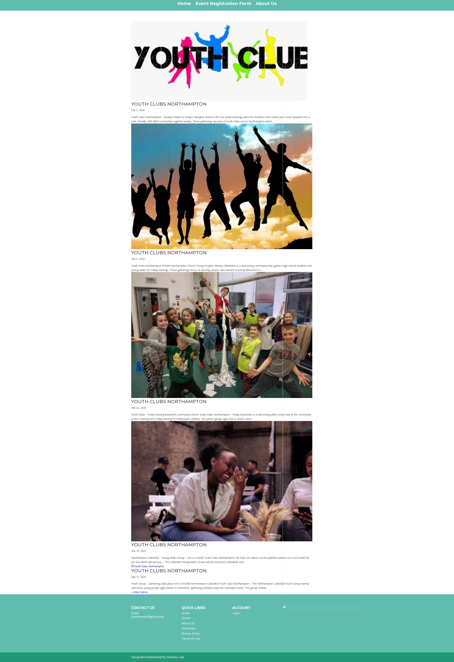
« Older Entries (139, 592)
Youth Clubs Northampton (169, 104)
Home (184, 4)
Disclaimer (189, 628)
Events (186, 618)
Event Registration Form (223, 4)
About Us (266, 4)
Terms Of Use (191, 639)
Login (236, 613)
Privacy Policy (191, 633)
